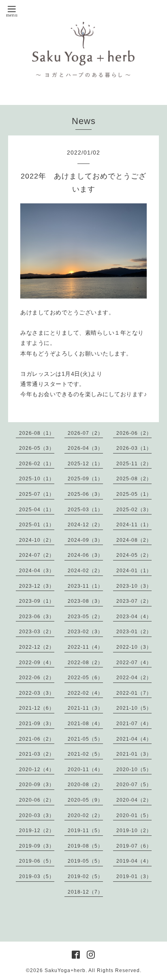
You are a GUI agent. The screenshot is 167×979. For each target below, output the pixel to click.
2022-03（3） (36, 693)
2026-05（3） (36, 448)
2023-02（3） (85, 631)
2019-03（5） (36, 876)
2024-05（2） (134, 555)
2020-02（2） (85, 815)
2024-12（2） (85, 525)
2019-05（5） (85, 861)
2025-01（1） (36, 525)
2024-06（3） (85, 555)
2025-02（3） (134, 509)
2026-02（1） (36, 464)
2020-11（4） (85, 769)
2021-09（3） (36, 723)
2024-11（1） (134, 525)
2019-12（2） (36, 830)
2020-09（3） (36, 784)
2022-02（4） (85, 693)
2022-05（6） (85, 677)
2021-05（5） (85, 739)
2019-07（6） (134, 846)
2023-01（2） (134, 631)
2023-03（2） (36, 631)
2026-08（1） (36, 433)
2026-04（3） (85, 448)
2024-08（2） (134, 540)
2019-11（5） (85, 830)
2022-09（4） (36, 662)
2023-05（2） (85, 616)
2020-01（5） (134, 815)
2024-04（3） (36, 570)
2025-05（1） (134, 494)
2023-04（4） (134, 616)
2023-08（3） (85, 601)
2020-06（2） (36, 800)
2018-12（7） (85, 892)
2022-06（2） (36, 677)
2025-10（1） (36, 479)
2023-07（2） (134, 601)
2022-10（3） (134, 647)
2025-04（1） (36, 509)
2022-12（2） (36, 647)
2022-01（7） (134, 693)
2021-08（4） (85, 723)
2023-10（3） (134, 586)
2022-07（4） (134, 662)
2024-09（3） (85, 540)
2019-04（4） (134, 861)
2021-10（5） (134, 708)
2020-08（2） (85, 784)
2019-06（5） (36, 861)
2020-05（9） (85, 800)
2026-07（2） (85, 433)
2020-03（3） (36, 815)
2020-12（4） (36, 769)
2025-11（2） (134, 464)
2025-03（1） (85, 509)
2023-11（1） (85, 586)
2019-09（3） (36, 846)
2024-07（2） (36, 555)
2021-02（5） (85, 754)
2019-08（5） (85, 846)
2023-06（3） (36, 616)
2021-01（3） (134, 754)
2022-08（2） (85, 662)
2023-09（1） (36, 601)
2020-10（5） (134, 769)
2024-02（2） (85, 570)
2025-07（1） (36, 494)
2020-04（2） (134, 800)
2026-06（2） (134, 433)
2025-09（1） (85, 479)
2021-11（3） (85, 708)
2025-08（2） (134, 479)
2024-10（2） (36, 540)
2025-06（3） (85, 494)
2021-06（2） (36, 739)
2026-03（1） (134, 448)
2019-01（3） (134, 876)
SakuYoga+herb (65, 970)
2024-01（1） (134, 570)
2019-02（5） (85, 876)
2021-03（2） (36, 754)
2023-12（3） (36, 586)
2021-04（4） (134, 739)
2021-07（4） (134, 723)
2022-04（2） (134, 677)
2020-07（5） (134, 784)
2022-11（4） (85, 647)
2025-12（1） (85, 464)
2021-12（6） (36, 708)
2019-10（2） (134, 830)
